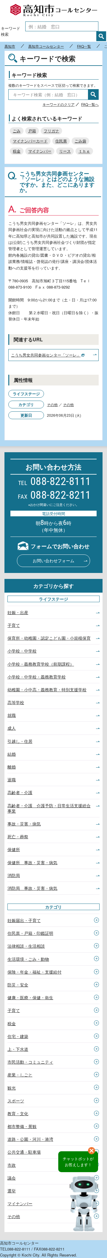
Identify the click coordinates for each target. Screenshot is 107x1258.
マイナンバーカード (30, 141)
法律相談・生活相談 (26, 946)
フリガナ (51, 131)
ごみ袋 (80, 141)
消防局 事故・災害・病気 (32, 888)
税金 (17, 151)
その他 (52, 404)
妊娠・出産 (17, 612)
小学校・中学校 (22, 651)
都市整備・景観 (22, 1126)
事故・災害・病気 (24, 824)
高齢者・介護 (19, 792)
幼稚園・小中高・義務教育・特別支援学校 (46, 689)
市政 (11, 1165)
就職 (11, 715)
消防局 (13, 875)
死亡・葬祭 (17, 836)
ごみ (17, 131)
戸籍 (32, 131)
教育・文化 (17, 1113)
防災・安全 (17, 985)
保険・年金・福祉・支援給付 (34, 972)
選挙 (11, 1191)
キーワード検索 (10, 31)
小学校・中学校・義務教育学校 (36, 677)
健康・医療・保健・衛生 (30, 997)
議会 (11, 1178)
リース (65, 151)
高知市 (9, 46)
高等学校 (15, 702)
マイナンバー (39, 151)
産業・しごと (19, 1075)
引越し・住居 (19, 741)
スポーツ (15, 1101)
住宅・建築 (17, 1036)
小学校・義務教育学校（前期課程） (40, 664)
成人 (11, 728)
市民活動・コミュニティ (30, 1062)
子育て (13, 625)
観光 (11, 1088)
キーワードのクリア (59, 104)
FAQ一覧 (84, 46)
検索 (101, 36)
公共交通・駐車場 (24, 1152)
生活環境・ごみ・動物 (28, 959)
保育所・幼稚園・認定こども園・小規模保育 (49, 638)
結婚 (11, 754)
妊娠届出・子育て (24, 920)
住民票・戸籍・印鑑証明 (30, 933)
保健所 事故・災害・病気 (32, 862)
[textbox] (61, 26)
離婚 (11, 767)
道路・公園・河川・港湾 (30, 1139)
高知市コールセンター (53, 10)
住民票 (61, 141)
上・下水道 (17, 1049)
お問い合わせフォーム (53, 560)
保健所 (13, 849)
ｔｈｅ (84, 151)
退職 (11, 780)
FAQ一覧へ (90, 104)
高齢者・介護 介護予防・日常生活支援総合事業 (49, 808)
